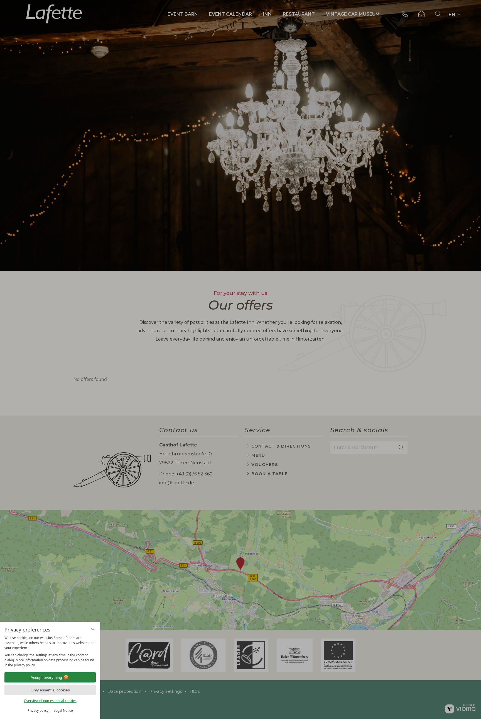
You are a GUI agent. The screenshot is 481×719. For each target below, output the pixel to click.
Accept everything (46, 677)
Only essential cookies (50, 690)
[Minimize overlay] (92, 629)
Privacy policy (38, 710)
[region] (50, 651)
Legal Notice (63, 710)
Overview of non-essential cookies (50, 700)
